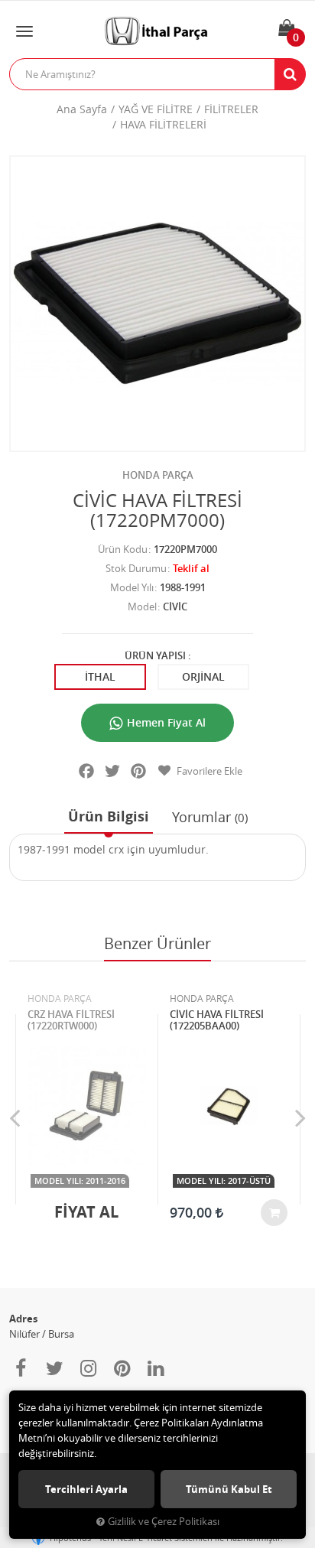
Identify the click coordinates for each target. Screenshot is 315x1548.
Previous (14, 1117)
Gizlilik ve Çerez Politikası (163, 1521)
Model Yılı (132, 587)
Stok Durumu (136, 568)
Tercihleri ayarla (86, 1489)
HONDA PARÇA (157, 475)
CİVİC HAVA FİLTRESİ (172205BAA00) (217, 1021)
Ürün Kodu (123, 549)
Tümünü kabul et (229, 1489)
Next (300, 1117)
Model (142, 606)
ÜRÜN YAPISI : (158, 655)
